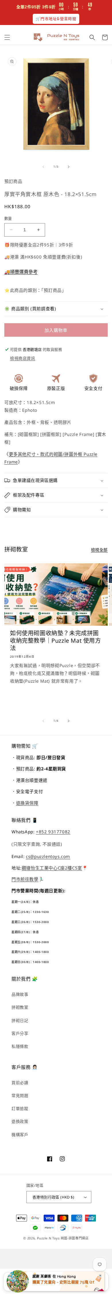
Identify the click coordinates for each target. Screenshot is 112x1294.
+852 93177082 (53, 831)
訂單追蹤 (19, 1108)
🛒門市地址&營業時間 (56, 18)
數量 (8, 218)
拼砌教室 (19, 1007)
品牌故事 (19, 994)
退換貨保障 (27, 803)
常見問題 (19, 1095)
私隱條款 (19, 1046)
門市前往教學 (24, 879)
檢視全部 (99, 549)
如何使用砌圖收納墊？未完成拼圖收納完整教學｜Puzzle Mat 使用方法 (55, 640)
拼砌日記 (19, 1020)
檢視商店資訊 (22, 358)
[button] (7, 37)
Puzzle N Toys (48, 1238)
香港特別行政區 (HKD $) (53, 1197)
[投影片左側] (43, 166)
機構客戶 (19, 1134)
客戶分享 (19, 1033)
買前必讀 (19, 1082)
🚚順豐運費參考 (21, 272)
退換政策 (19, 1121)
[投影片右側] (68, 166)
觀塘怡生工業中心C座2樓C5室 (52, 868)
